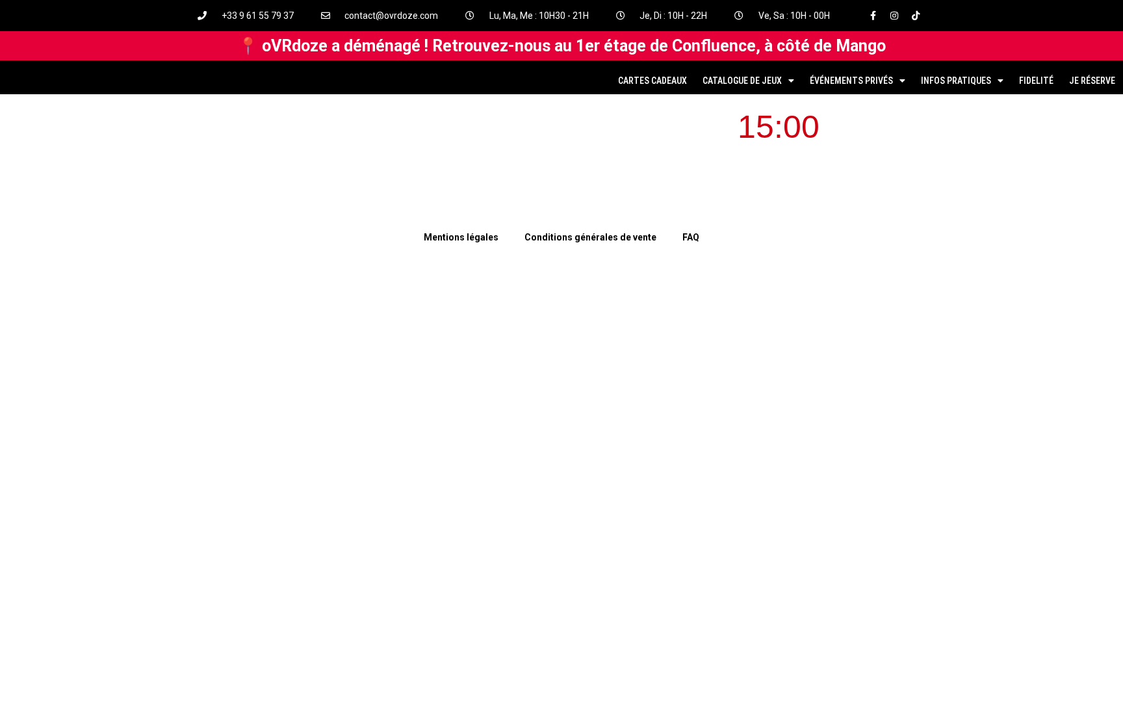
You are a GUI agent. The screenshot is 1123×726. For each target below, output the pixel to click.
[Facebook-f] (873, 15)
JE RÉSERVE (1092, 80)
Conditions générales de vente (590, 237)
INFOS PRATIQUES (956, 80)
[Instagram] (894, 15)
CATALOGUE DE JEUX (742, 80)
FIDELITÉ (1036, 80)
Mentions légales (461, 237)
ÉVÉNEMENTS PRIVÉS (851, 80)
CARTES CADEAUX (652, 80)
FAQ (690, 237)
